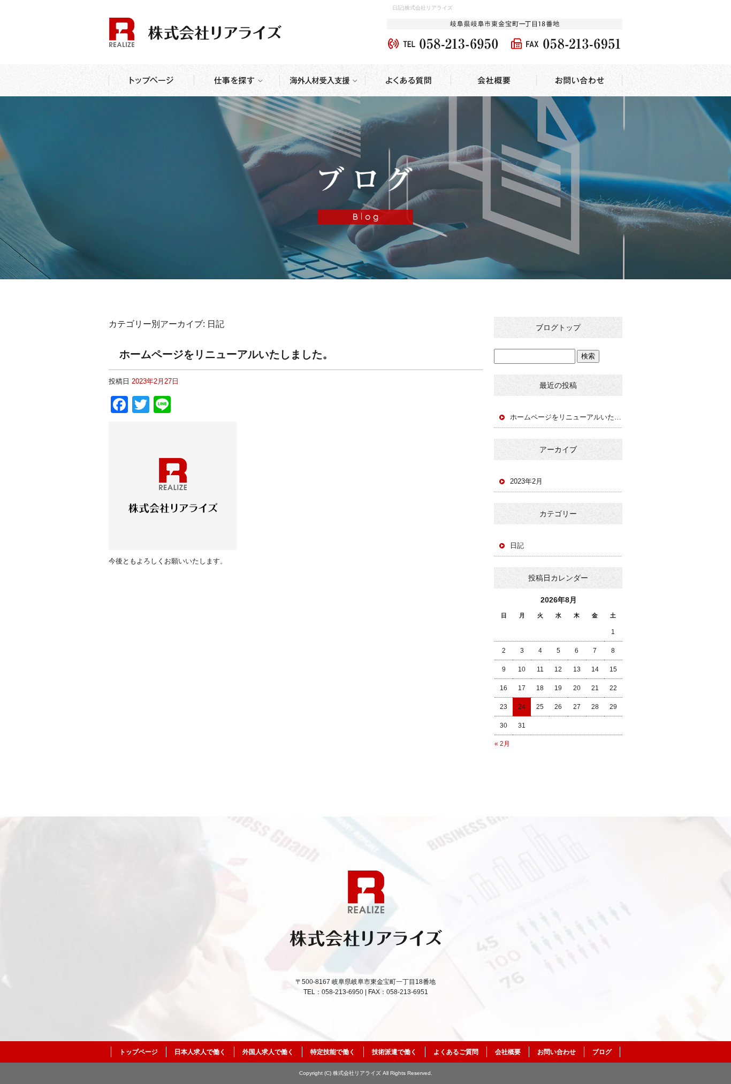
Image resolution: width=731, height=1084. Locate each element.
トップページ (151, 80)
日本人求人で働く (200, 1052)
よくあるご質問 (408, 80)
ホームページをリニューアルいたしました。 (226, 354)
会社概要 (494, 80)
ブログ (602, 1052)
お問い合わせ (579, 80)
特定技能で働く (332, 1052)
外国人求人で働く (268, 1052)
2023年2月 (526, 481)
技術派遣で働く (394, 1052)
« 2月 (502, 743)
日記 (517, 545)
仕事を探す (237, 80)
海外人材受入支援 (323, 80)
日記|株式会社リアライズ (422, 8)
